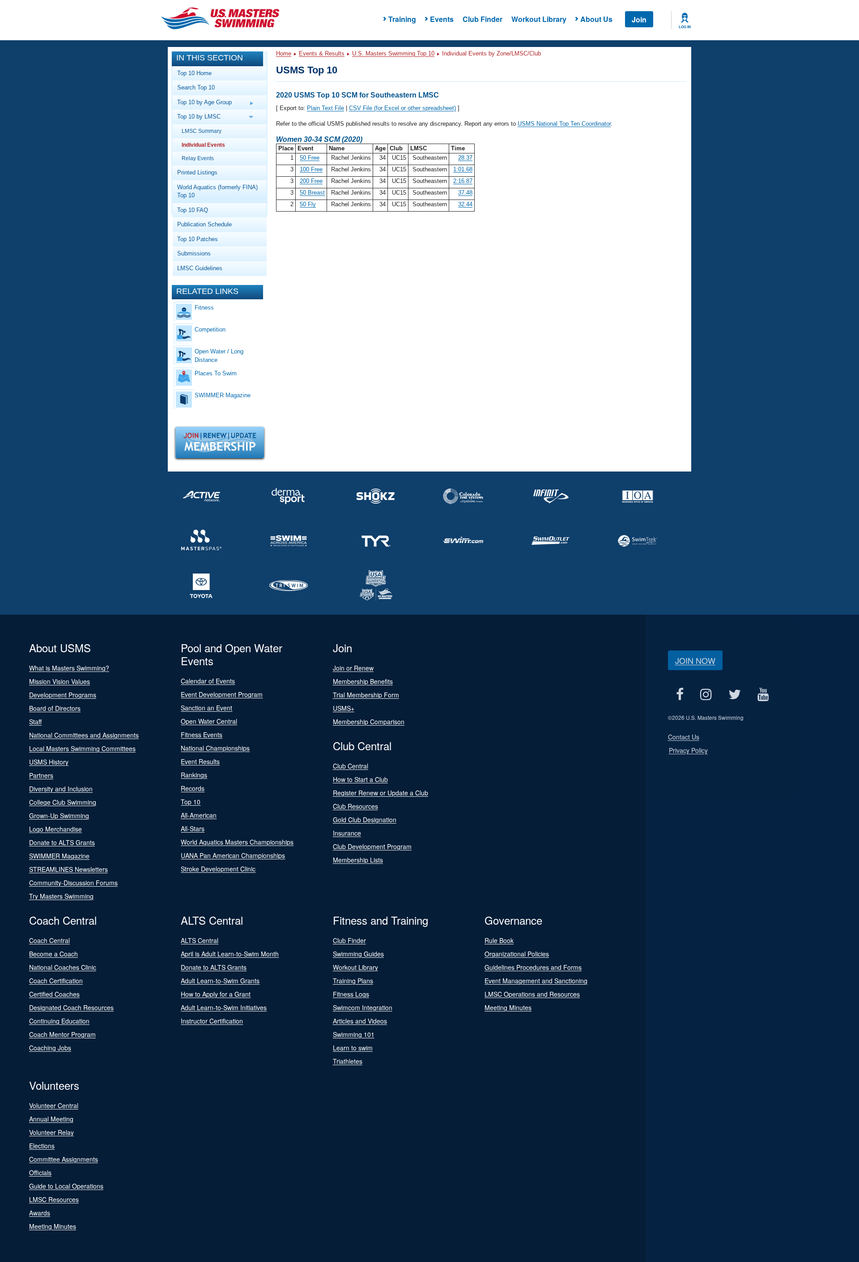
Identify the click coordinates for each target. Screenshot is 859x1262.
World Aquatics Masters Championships (237, 841)
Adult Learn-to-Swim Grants (220, 980)
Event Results (200, 761)
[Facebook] (680, 694)
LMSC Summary (201, 131)
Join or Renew (353, 667)
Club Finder (482, 19)
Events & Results (321, 53)
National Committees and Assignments (84, 735)
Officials (40, 1172)
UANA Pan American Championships (233, 855)
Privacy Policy (688, 750)
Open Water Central (209, 721)
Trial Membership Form (366, 694)
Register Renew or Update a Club (380, 792)
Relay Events (198, 158)
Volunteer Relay (51, 1132)
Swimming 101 (353, 1034)
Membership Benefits (363, 681)
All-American (199, 815)
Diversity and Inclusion (61, 788)
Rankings (194, 774)
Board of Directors (55, 708)
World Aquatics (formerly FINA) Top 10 (217, 191)
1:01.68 (462, 169)
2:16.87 (462, 181)
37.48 (465, 192)
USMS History (48, 761)
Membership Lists (358, 859)
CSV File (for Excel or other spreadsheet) (402, 108)
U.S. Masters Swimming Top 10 (393, 53)
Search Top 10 (196, 87)
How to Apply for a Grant (216, 994)
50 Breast (312, 192)
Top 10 (190, 801)
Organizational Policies (517, 953)
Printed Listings (197, 172)
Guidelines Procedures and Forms (533, 967)
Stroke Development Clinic (218, 868)
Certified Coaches (54, 994)
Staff (35, 721)
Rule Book (499, 940)
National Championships (215, 748)
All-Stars (192, 828)
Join (639, 19)
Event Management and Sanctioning (536, 980)
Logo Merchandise (55, 828)
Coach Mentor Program (62, 1034)
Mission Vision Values (59, 681)
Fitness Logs (351, 994)
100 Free (311, 169)
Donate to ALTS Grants (62, 842)
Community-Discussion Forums (73, 882)
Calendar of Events (208, 680)
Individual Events (203, 145)
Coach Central (49, 940)
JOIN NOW (695, 660)
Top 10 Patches (197, 239)
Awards (39, 1212)
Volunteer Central (53, 1105)
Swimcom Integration (362, 1007)
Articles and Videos (360, 1020)
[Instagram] (706, 694)
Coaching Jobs (50, 1047)
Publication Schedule (204, 224)
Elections (42, 1145)
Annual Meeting (51, 1118)
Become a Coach (53, 953)
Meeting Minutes (508, 1007)
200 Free (311, 181)
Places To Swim (216, 373)
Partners (41, 775)
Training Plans (353, 980)
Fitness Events (201, 734)
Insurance (347, 833)
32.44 (465, 204)
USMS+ (343, 708)
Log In (685, 27)
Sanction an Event (206, 707)
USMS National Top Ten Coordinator (564, 123)
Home (283, 53)
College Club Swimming (62, 802)
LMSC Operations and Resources (532, 994)
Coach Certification (56, 980)
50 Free (309, 157)
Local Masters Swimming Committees (82, 748)
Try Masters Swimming (61, 896)
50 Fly (308, 204)
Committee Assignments (63, 1159)
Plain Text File (325, 108)
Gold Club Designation (364, 819)
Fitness (204, 307)
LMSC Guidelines (199, 268)
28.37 (465, 157)
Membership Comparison (368, 721)
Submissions (194, 253)
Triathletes (347, 1061)
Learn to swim (353, 1047)
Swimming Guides (358, 953)
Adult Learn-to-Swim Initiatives (224, 1007)
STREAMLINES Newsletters (68, 869)
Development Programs (62, 694)
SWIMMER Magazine (223, 395)
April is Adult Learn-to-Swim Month (230, 953)
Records (192, 788)
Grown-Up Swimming (59, 815)
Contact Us (683, 736)
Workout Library (538, 19)
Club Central (350, 765)
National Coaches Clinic (62, 967)
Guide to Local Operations (66, 1185)
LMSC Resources (54, 1199)
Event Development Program (222, 694)
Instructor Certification (212, 1020)
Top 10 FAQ (192, 210)
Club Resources (355, 806)
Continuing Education (59, 1020)
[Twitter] (735, 694)
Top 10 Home (194, 73)
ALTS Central (199, 940)
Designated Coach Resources (71, 1007)
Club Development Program (372, 846)
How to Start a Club (360, 779)
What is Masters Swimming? (69, 667)
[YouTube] (763, 694)
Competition (210, 329)
